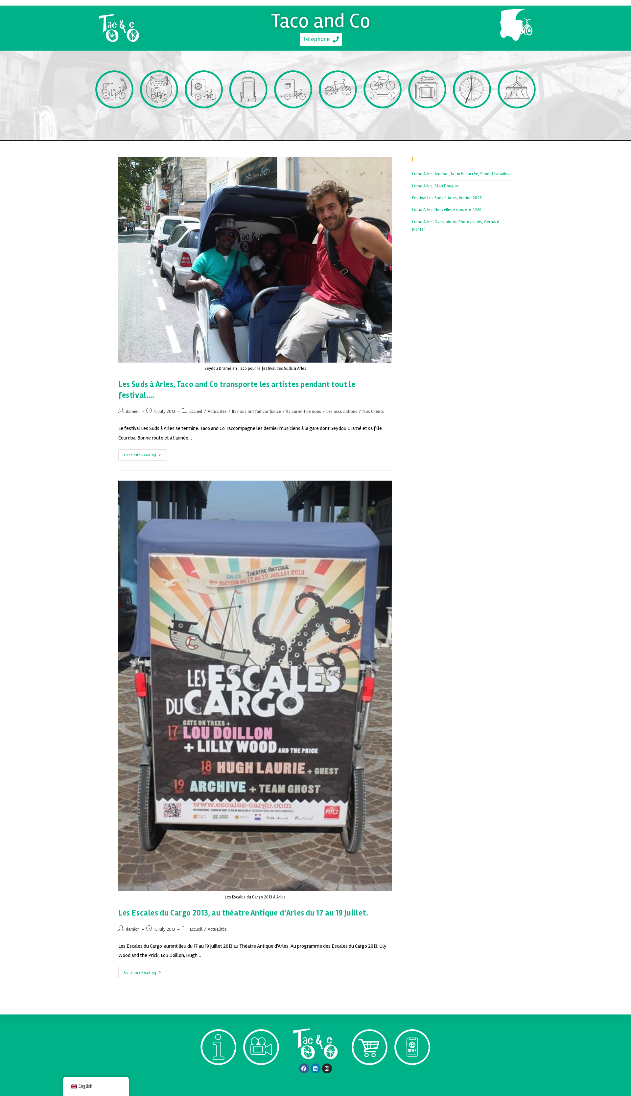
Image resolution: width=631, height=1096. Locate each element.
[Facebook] (304, 1068)
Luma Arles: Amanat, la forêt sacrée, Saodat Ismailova (462, 174)
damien (133, 411)
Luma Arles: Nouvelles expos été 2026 (446, 209)
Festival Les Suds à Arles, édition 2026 (447, 198)
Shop (369, 1077)
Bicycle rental (337, 120)
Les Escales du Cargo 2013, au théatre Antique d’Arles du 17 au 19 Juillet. (243, 913)
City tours (159, 120)
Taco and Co (321, 20)
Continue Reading (145, 453)
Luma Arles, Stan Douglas (435, 186)
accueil (195, 411)
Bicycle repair (382, 120)
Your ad (248, 120)
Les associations (341, 411)
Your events (516, 120)
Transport (115, 120)
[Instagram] (327, 1068)
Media (261, 1077)
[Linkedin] (315, 1068)
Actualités (217, 411)
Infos (218, 1077)
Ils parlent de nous (303, 411)
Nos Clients (373, 411)
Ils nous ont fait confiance (256, 411)
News (412, 1077)
